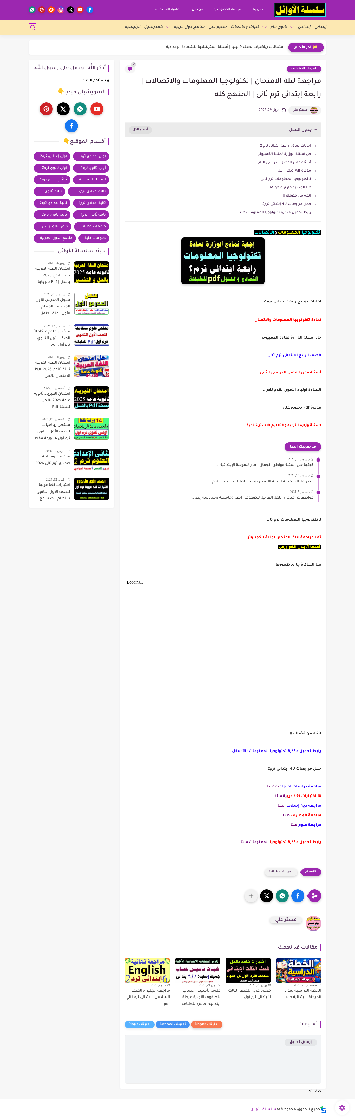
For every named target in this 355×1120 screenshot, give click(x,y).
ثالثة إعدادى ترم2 (92, 191)
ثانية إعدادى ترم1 (92, 203)
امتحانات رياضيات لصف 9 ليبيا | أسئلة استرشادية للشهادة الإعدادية (225, 47)
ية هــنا (281, 796)
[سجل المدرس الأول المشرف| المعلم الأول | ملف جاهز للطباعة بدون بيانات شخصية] (91, 304)
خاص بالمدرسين (54, 227)
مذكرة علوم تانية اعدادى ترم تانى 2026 (52, 460)
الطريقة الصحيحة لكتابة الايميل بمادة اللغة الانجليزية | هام (262, 482)
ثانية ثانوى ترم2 (54, 215)
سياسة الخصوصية (228, 9)
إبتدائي (320, 27)
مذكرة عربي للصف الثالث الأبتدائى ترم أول (249, 994)
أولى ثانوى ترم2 (54, 168)
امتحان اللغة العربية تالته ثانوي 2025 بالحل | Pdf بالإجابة (52, 275)
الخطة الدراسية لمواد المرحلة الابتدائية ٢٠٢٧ (303, 994)
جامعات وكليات (93, 227)
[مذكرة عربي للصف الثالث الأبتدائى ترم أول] (248, 970)
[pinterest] (41, 9)
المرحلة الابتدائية (304, 69)
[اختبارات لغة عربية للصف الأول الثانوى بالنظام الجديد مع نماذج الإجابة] (91, 489)
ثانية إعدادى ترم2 (53, 203)
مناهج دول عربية (189, 27)
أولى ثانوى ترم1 (93, 168)
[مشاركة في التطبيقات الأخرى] (251, 895)
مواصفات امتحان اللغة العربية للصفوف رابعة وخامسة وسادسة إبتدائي (251, 498)
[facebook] (89, 9)
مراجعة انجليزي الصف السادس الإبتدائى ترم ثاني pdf (148, 997)
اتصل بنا (259, 9)
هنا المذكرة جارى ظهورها (290, 188)
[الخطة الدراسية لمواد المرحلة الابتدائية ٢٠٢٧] (298, 970)
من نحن (197, 9)
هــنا (281, 806)
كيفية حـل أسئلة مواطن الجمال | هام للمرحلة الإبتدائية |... (263, 465)
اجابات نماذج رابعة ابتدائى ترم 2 (285, 146)
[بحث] (32, 27)
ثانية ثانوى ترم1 (93, 215)
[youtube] (80, 9)
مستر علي (300, 110)
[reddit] (51, 9)
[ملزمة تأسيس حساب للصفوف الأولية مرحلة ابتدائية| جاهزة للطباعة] (197, 970)
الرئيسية (132, 27)
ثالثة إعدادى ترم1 (53, 180)
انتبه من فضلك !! (297, 196)
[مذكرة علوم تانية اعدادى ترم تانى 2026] (91, 460)
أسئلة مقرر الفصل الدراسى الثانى (283, 163)
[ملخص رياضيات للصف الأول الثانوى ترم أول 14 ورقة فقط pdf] (91, 429)
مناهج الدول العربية (56, 238)
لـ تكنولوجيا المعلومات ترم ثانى (286, 179)
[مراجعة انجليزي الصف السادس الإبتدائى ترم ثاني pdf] (147, 970)
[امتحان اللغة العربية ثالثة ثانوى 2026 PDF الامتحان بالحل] (91, 366)
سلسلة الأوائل (263, 1110)
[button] (297, 895)
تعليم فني (217, 27)
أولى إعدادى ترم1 (92, 156)
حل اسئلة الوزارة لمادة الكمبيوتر (284, 154)
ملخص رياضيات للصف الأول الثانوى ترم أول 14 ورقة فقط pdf (52, 433)
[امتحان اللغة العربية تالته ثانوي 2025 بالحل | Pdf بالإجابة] (91, 272)
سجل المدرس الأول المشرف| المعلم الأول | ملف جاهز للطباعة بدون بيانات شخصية (53, 308)
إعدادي (304, 27)
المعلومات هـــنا (255, 842)
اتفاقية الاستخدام (168, 9)
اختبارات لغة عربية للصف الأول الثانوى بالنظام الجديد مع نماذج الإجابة (53, 493)
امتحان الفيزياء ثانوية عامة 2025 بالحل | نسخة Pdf (52, 401)
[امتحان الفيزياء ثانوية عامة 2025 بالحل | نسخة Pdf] (91, 397)
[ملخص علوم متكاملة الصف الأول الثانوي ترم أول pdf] (91, 335)
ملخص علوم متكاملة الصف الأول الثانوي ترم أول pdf (52, 338)
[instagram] (60, 9)
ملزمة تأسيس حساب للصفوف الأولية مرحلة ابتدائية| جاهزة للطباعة (201, 997)
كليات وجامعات (245, 27)
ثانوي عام (278, 27)
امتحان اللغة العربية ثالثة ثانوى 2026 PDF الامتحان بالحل (52, 369)
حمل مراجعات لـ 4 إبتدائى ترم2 (286, 204)
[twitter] (70, 9)
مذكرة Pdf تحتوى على (293, 171)
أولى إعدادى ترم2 (53, 156)
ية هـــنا (273, 787)
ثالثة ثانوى (53, 191)
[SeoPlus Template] (323, 1109)
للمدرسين (153, 27)
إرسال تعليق (301, 1042)
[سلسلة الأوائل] (300, 10)
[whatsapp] (32, 9)
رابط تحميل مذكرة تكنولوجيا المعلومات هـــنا (275, 213)
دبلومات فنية (95, 238)
